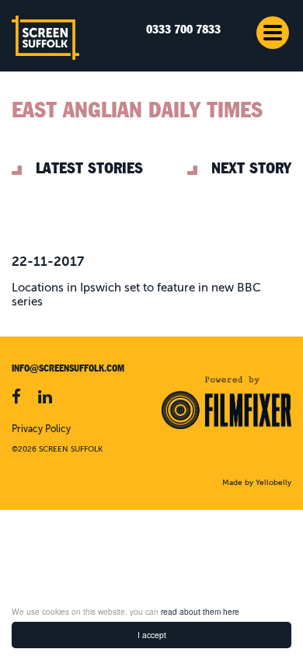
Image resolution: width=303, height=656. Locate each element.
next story (251, 168)
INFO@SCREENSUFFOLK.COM (68, 368)
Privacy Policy (41, 429)
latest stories (89, 168)
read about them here (200, 611)
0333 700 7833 (183, 30)
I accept (152, 634)
